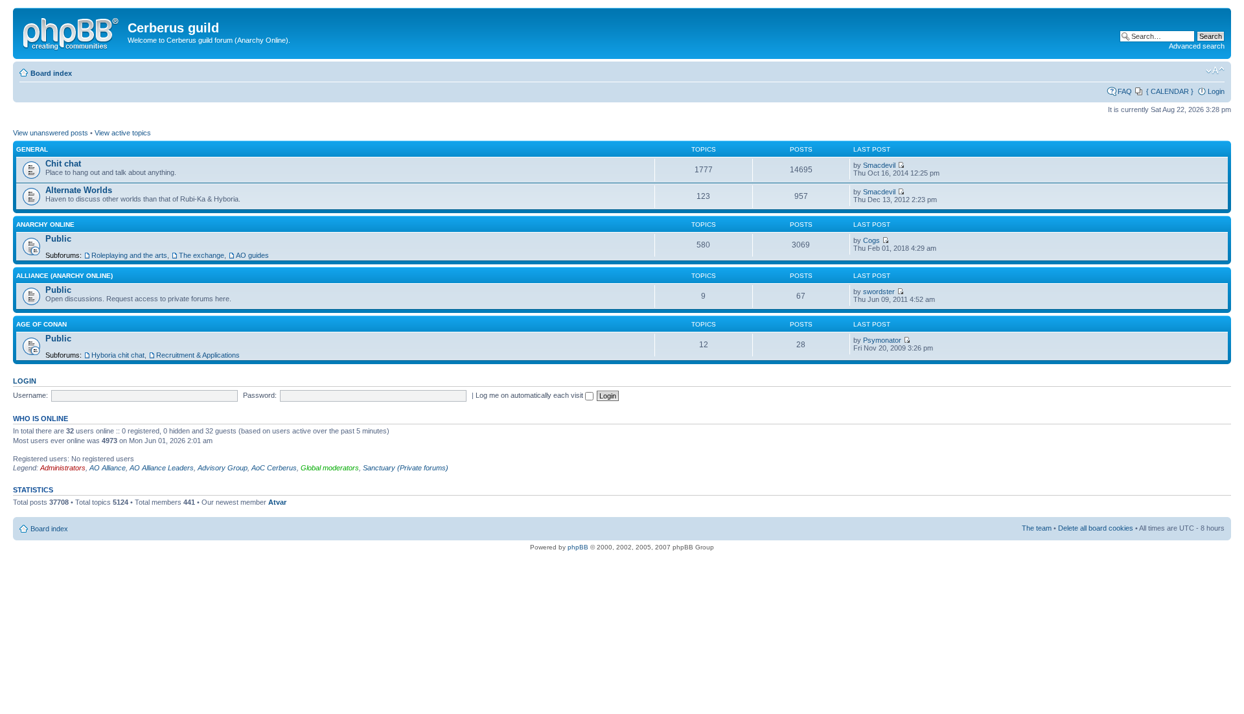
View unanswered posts (50, 133)
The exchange (201, 255)
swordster (879, 291)
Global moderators (330, 468)
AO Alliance (107, 468)
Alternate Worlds (78, 190)
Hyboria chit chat (117, 355)
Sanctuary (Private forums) (405, 468)
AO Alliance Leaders (162, 468)
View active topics (123, 133)
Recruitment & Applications (198, 355)
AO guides (252, 255)
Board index (51, 73)
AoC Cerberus (274, 468)
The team (1037, 528)
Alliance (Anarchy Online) (64, 275)
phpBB (578, 547)
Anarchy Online (45, 224)
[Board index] (72, 31)
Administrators (63, 468)
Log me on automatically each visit (530, 395)
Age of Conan (41, 324)
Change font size (1215, 70)
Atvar (277, 502)
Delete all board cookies (1095, 528)
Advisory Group (223, 468)
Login (1216, 91)
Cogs (871, 240)
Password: (260, 395)
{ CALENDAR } (1169, 91)
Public (58, 239)
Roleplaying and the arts (129, 255)
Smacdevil (879, 165)
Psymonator (882, 340)
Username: (30, 395)
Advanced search (1197, 46)
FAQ (1125, 91)
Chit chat (63, 163)
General (32, 149)
